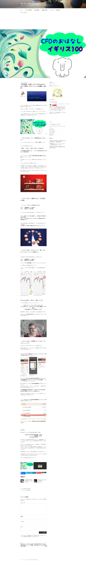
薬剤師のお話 (51, 134)
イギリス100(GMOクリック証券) (26, 488)
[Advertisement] (43, 22)
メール (22, 521)
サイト (22, 526)
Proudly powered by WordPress (33, 559)
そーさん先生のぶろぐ (30, 4)
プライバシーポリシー (23, 12)
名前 (22, 516)
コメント (23, 502)
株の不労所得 (51, 129)
